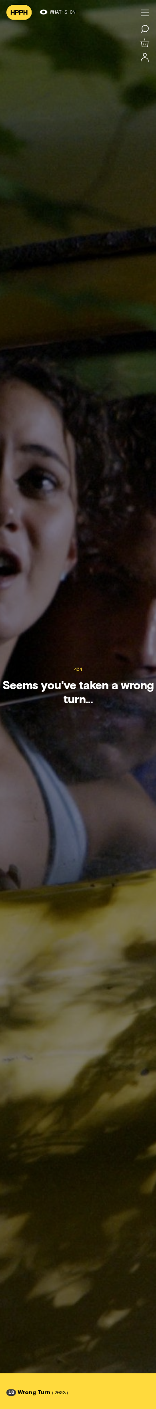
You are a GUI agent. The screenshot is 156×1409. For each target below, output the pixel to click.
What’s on (63, 12)
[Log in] (145, 58)
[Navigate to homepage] (19, 12)
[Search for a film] (145, 29)
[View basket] (145, 43)
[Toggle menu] (145, 13)
